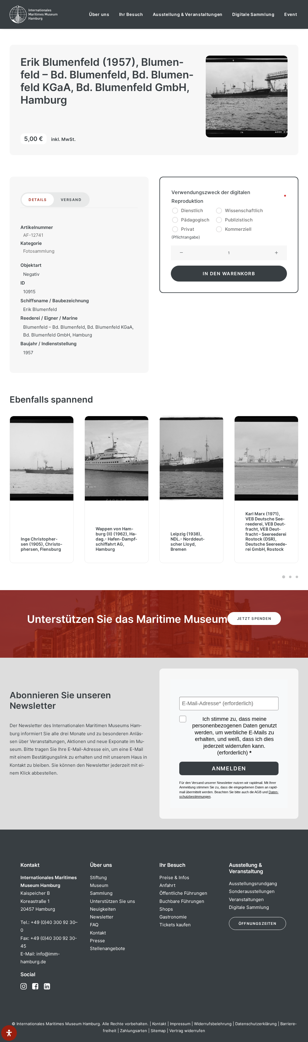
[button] (181, 252)
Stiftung (98, 877)
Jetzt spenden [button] (254, 618)
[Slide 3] (296, 576)
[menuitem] (99, 14)
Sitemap (158, 1030)
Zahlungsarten (133, 1030)
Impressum (180, 1023)
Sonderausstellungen (252, 891)
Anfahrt (167, 885)
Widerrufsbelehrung (213, 1023)
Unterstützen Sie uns (112, 901)
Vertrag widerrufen (187, 1030)
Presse (97, 940)
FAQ (94, 925)
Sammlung (101, 893)
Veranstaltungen (246, 899)
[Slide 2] (290, 576)
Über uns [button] (99, 14)
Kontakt (98, 933)
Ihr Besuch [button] (131, 14)
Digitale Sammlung (253, 14)
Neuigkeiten (103, 909)
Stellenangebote (107, 948)
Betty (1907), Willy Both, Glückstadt (264, 546)
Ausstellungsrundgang (253, 883)
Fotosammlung (38, 251)
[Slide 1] (283, 576)
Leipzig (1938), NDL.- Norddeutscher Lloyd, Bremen (113, 542)
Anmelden (229, 768)
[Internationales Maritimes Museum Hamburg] (45, 14)
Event (290, 14)
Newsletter (101, 917)
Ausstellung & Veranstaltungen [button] (188, 14)
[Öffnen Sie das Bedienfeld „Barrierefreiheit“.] (9, 1033)
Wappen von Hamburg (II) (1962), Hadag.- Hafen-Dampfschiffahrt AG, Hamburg (41, 539)
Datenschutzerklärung (256, 1023)
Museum (99, 885)
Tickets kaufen (175, 925)
